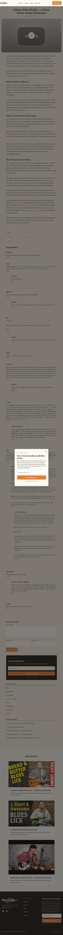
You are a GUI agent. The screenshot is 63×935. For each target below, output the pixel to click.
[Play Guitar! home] (4, 3)
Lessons (21, 3)
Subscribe (56, 3)
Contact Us (37, 3)
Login (31, 3)
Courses (26, 3)
